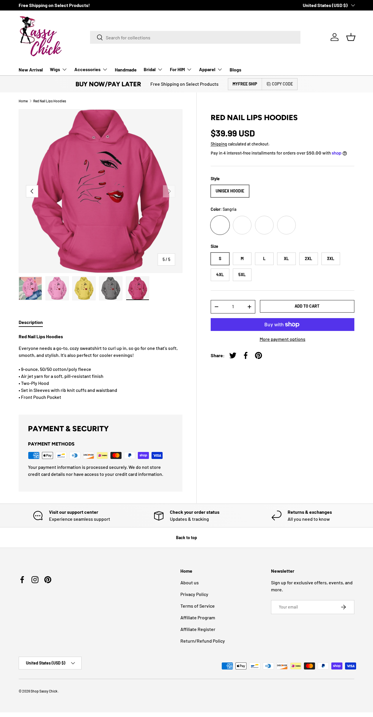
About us (189, 582)
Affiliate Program (197, 617)
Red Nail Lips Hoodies (49, 101)
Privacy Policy (194, 594)
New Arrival (31, 69)
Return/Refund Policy (202, 641)
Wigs (55, 69)
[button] (350, 37)
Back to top (186, 537)
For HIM (177, 69)
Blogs (235, 69)
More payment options (282, 339)
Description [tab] (31, 322)
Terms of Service (197, 606)
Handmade (126, 69)
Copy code (282, 83)
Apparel (207, 69)
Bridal (150, 69)
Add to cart (307, 306)
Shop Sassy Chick (44, 691)
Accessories (87, 69)
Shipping (219, 143)
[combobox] (195, 37)
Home (23, 101)
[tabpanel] (100, 367)
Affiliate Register (197, 629)
